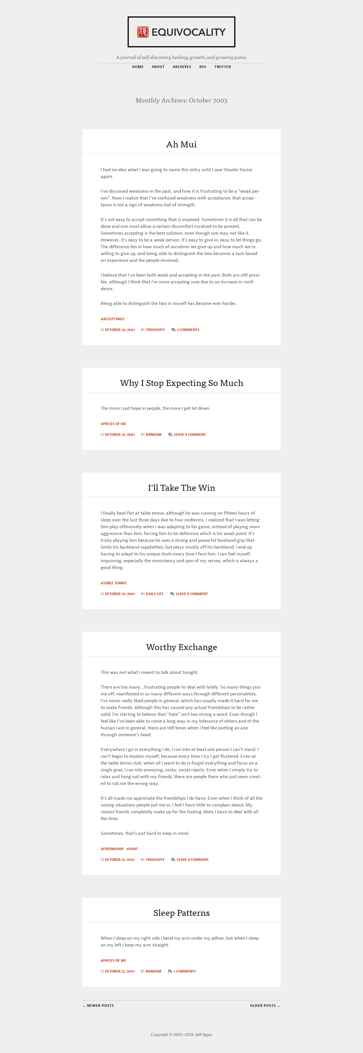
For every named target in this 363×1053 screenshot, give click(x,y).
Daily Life (155, 593)
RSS (202, 67)
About (158, 66)
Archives (182, 66)
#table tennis (113, 583)
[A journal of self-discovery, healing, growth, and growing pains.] (181, 31)
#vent (132, 848)
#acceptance (112, 319)
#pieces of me (113, 423)
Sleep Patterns (181, 912)
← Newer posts (98, 1005)
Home (138, 66)
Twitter (222, 66)
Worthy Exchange (181, 646)
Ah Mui (181, 143)
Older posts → (265, 1005)
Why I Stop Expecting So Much (181, 382)
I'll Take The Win (181, 486)
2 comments (188, 329)
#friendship (112, 848)
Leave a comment (190, 434)
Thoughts (155, 329)
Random (154, 434)
